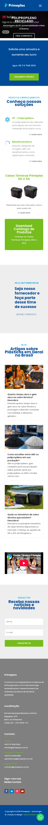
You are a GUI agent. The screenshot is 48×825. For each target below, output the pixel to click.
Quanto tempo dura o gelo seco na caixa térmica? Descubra (22, 397)
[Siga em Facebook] (6, 791)
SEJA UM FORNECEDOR (27, 282)
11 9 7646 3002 (29, 65)
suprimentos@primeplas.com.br (18, 759)
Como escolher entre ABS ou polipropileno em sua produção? (23, 457)
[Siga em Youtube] (22, 791)
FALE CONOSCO (24, 35)
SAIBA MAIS (36, 134)
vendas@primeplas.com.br (16, 747)
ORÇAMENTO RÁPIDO (24, 76)
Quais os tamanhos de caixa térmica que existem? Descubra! (23, 517)
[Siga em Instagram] (17, 791)
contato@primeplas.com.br (16, 767)
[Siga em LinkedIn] (12, 791)
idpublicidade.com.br (33, 814)
